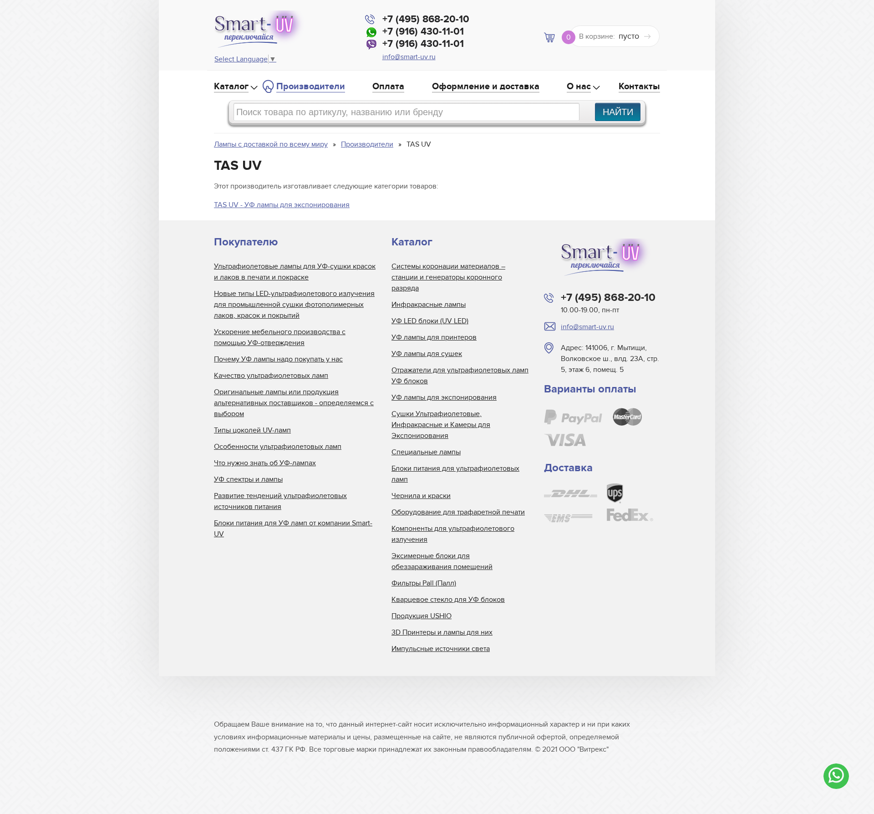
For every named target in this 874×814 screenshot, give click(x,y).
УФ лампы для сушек (426, 353)
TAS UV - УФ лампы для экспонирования (282, 204)
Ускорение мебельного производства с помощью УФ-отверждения (280, 337)
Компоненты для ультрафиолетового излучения (452, 534)
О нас (579, 86)
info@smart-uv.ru (409, 56)
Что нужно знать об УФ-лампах (265, 463)
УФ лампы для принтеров (434, 337)
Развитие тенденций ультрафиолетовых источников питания (280, 501)
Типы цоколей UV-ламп (252, 430)
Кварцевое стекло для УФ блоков (448, 599)
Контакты (639, 86)
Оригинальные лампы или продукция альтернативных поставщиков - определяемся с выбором (294, 402)
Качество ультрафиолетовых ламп (271, 375)
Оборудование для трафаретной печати (458, 512)
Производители (310, 86)
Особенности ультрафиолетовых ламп (277, 446)
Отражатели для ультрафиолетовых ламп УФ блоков (459, 376)
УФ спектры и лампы (248, 479)
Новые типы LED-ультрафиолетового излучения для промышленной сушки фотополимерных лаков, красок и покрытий (294, 304)
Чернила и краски (421, 495)
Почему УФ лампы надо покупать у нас (278, 359)
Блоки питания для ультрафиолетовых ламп (455, 474)
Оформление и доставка (485, 86)
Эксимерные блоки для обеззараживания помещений (442, 561)
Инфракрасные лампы (428, 304)
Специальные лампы (426, 452)
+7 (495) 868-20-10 (425, 19)
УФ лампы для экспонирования (444, 397)
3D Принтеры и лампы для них (442, 632)
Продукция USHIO (421, 616)
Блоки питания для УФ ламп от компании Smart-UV (293, 529)
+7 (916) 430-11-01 (423, 31)
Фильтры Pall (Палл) (423, 583)
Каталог (231, 86)
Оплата (388, 86)
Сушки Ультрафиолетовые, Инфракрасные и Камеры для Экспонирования (440, 424)
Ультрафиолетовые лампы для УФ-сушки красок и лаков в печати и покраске (295, 272)
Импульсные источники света (440, 648)
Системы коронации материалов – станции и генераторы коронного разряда (448, 277)
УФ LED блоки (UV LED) (429, 321)
